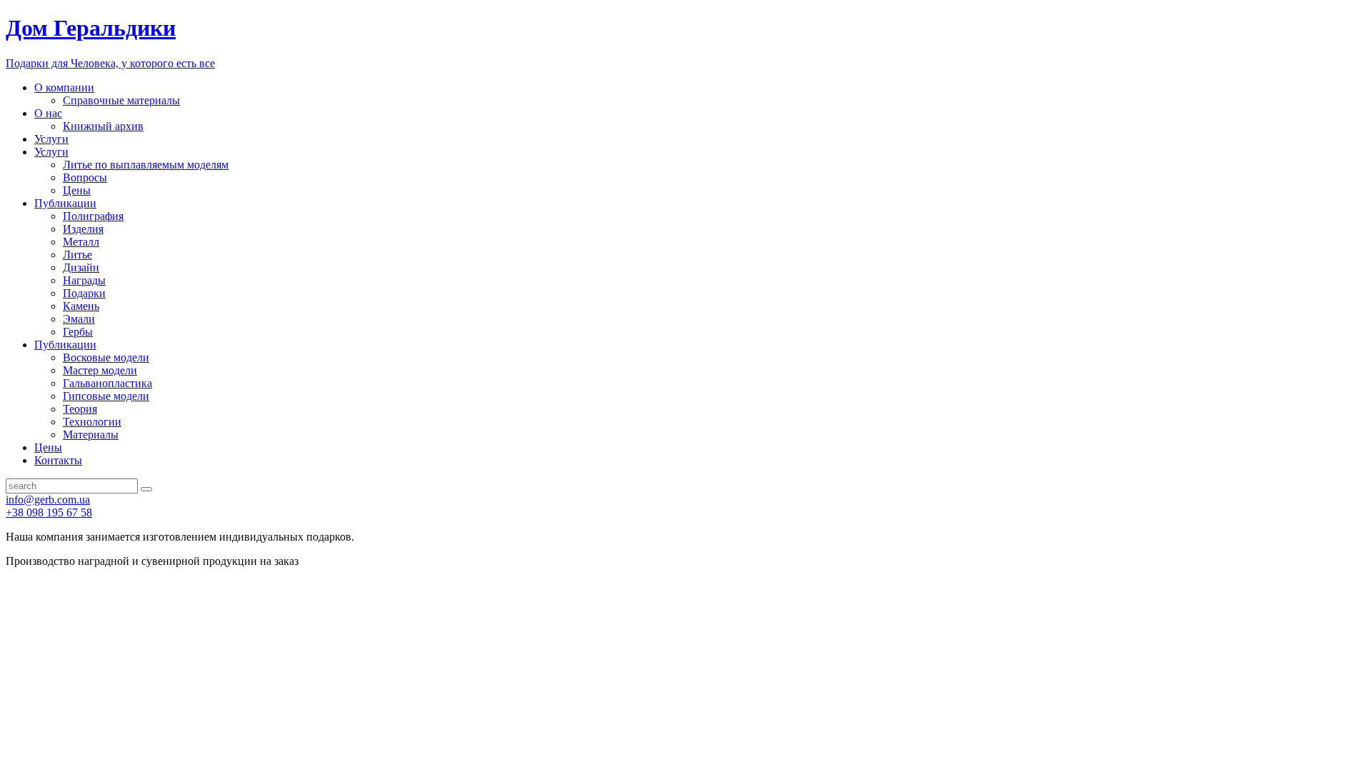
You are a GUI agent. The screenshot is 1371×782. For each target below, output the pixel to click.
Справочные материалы (121, 100)
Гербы (78, 332)
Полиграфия (93, 216)
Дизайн (81, 267)
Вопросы (85, 177)
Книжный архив (103, 126)
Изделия (83, 229)
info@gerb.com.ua (48, 499)
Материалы (91, 434)
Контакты (58, 460)
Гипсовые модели (106, 396)
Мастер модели (100, 370)
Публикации (65, 203)
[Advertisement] (685, 675)
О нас (48, 113)
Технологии (92, 422)
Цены (77, 190)
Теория (80, 409)
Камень (81, 306)
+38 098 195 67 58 (49, 512)
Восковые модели (106, 357)
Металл (81, 242)
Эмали (79, 319)
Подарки (84, 293)
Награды (84, 280)
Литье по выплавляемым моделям (145, 165)
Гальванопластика (107, 383)
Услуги (51, 139)
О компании (64, 87)
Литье (77, 255)
